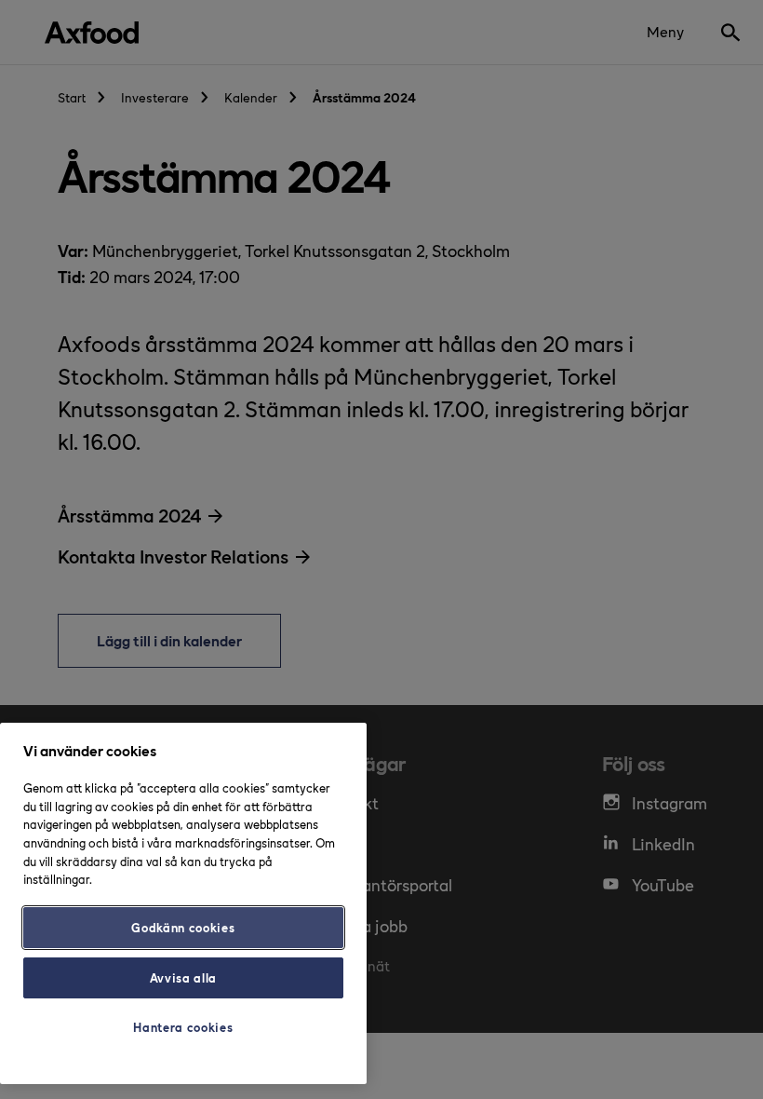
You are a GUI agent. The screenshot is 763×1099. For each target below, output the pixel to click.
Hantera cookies (183, 1027)
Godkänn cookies (182, 927)
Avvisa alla (183, 977)
